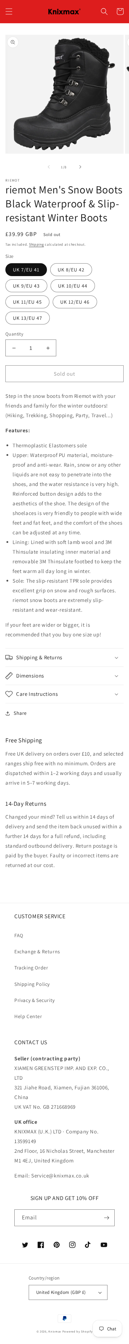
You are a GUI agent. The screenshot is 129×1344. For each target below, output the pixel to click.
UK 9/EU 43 (26, 286)
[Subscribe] (106, 1217)
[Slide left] (49, 167)
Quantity (14, 334)
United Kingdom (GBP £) (61, 1292)
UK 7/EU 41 (26, 269)
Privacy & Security (34, 1000)
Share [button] (20, 713)
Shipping (36, 244)
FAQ (18, 935)
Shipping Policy (32, 984)
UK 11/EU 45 (27, 302)
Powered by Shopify (77, 1331)
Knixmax (54, 1331)
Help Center (28, 1016)
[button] (9, 11)
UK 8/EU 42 (71, 269)
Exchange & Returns (37, 951)
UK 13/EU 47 (27, 318)
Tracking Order (31, 967)
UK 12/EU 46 (75, 302)
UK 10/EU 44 (72, 286)
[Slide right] (80, 167)
